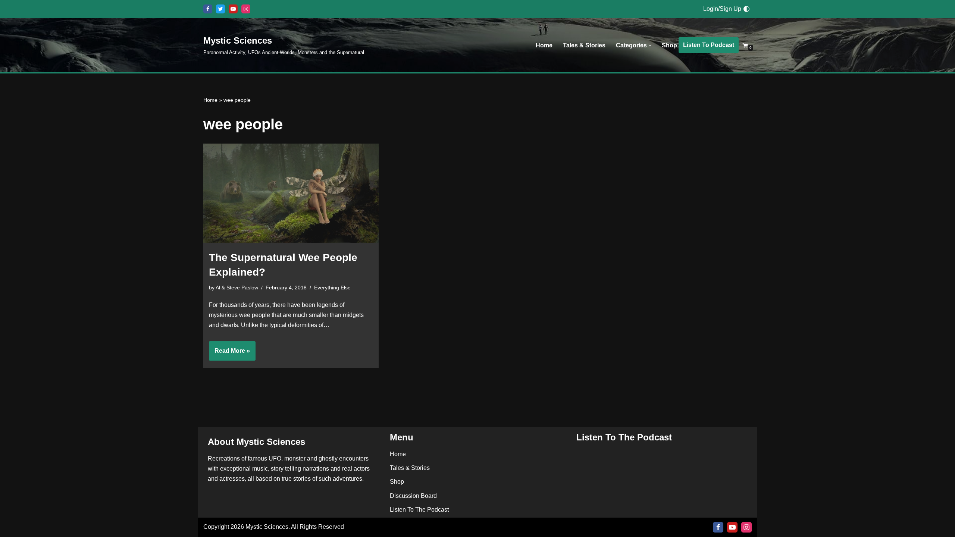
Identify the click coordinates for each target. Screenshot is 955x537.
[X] (220, 8)
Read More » (229, 354)
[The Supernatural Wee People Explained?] (291, 193)
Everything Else (332, 288)
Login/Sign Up (722, 9)
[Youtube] (233, 8)
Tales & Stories (584, 45)
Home (544, 45)
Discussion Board (413, 496)
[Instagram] (245, 8)
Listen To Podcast (708, 45)
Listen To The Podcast (419, 509)
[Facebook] (207, 8)
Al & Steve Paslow (237, 288)
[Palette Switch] (746, 9)
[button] (650, 45)
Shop (669, 45)
